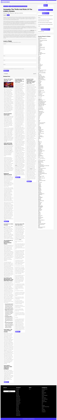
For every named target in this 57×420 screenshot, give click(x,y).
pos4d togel (39, 221)
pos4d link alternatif (40, 147)
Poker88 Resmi (40, 194)
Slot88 (39, 69)
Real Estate (43, 405)
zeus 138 (39, 216)
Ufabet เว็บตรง (40, 192)
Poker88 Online (40, 209)
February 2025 (18, 411)
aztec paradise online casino (41, 53)
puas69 (39, 144)
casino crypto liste (40, 100)
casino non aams (40, 169)
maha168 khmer (40, 44)
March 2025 (17, 410)
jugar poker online (40, 161)
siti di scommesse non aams (41, 79)
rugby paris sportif (40, 111)
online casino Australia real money (42, 173)
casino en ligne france (41, 86)
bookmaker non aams (41, 109)
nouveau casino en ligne (41, 95)
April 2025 (17, 409)
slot (10, 150)
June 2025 (17, 406)
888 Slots (39, 67)
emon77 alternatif (40, 93)
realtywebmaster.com (41, 136)
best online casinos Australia (41, 180)
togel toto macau (40, 215)
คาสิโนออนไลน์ (40, 41)
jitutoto (39, 195)
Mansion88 (39, 82)
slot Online (39, 132)
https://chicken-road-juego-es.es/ (42, 38)
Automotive (43, 390)
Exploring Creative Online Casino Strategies (43, 20)
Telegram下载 (40, 37)
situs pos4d (39, 114)
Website (4, 64)
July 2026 (17, 390)
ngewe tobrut (39, 210)
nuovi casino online (40, 108)
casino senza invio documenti (42, 168)
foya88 (39, 126)
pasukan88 (39, 143)
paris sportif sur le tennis (41, 103)
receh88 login (40, 130)
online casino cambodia (41, 176)
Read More (7, 221)
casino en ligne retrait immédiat (42, 101)
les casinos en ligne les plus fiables (42, 40)
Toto (38, 110)
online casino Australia (41, 200)
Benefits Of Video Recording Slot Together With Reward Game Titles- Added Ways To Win (31, 81)
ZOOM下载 (39, 189)
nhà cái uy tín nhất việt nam (41, 160)
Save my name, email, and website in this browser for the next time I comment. (14, 68)
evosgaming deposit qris (41, 193)
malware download (40, 146)
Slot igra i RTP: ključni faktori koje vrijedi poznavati (8, 80)
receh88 (39, 50)
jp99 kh (39, 61)
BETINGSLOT (40, 65)
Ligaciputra (39, 185)
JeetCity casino (40, 151)
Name (4, 55)
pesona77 (39, 66)
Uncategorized (43, 411)
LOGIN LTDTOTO (40, 145)
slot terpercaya (40, 202)
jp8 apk (39, 62)
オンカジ (39, 89)
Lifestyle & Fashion (44, 401)
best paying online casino (41, 150)
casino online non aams (41, 166)
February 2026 (18, 396)
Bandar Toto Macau (40, 217)
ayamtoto (39, 154)
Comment (4, 43)
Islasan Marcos (6, 6)
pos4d (39, 116)
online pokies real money (41, 172)
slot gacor (31, 168)
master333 (39, 208)
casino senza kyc (40, 107)
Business (43, 391)
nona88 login (39, 186)
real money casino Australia (41, 122)
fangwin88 (39, 138)
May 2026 (17, 392)
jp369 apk (39, 58)
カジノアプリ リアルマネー (41, 158)
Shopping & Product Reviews (45, 406)
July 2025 (17, 405)
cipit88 (39, 137)
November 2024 (18, 415)
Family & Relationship (44, 395)
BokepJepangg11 (40, 197)
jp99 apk (39, 60)
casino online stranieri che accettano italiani (43, 165)
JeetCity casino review (41, 133)
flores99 (20, 239)
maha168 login (40, 45)
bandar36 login (40, 171)
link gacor (39, 178)
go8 (38, 73)
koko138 (39, 46)
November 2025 (18, 400)
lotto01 (39, 225)
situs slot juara (40, 182)
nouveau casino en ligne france (42, 104)
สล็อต (39, 211)
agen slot (39, 187)
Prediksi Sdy (39, 190)
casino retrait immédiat (41, 90)
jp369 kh (39, 59)
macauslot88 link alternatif (41, 47)
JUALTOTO (39, 74)
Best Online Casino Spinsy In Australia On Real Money (45, 22)
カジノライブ (40, 97)
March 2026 (17, 395)
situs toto (39, 183)
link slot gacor (40, 75)
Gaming (10, 6)
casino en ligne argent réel (41, 102)
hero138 (39, 214)
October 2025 (18, 401)
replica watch (39, 174)
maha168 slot (40, 43)
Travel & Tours (43, 410)
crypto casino (40, 81)
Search (45, 5)
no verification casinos (41, 131)
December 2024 (18, 414)
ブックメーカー (40, 96)
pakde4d (39, 83)
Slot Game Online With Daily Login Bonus (19, 224)
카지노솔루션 (40, 207)
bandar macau (32, 30)
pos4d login (39, 203)
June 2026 (17, 391)
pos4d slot (39, 222)
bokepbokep (39, 218)
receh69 (39, 48)
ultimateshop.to (40, 52)
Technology (43, 409)
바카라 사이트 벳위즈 (41, 157)
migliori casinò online (40, 129)
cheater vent (39, 152)
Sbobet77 (39, 167)
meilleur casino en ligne (41, 112)
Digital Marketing (44, 392)
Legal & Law (43, 400)
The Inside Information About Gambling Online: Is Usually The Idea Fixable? (19, 81)
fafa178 (39, 39)
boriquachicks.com (40, 153)
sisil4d (39, 51)
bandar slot (39, 68)
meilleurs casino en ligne (41, 76)
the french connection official (41, 72)
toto (38, 55)
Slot (38, 125)
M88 (38, 181)
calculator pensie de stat (41, 224)
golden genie (39, 54)
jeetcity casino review (41, 123)
